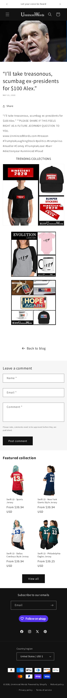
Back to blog (36, 348)
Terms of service (44, 690)
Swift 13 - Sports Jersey (15, 501)
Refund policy (57, 684)
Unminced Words (19, 684)
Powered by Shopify (37, 684)
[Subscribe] (52, 605)
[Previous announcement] (7, 4)
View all (33, 578)
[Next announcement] (60, 4)
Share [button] (10, 106)
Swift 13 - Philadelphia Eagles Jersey (49, 555)
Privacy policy (26, 690)
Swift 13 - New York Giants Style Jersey (47, 501)
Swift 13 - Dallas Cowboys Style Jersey (18, 555)
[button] (7, 14)
